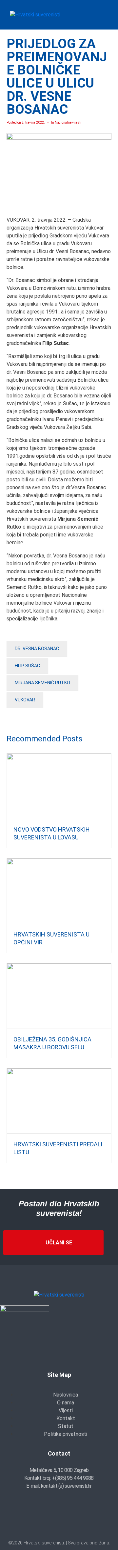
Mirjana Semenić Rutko (42, 682)
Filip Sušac (27, 665)
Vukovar (25, 699)
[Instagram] (78, 1522)
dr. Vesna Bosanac (37, 648)
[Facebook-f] (39, 1522)
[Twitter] (59, 1522)
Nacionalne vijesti (68, 122)
